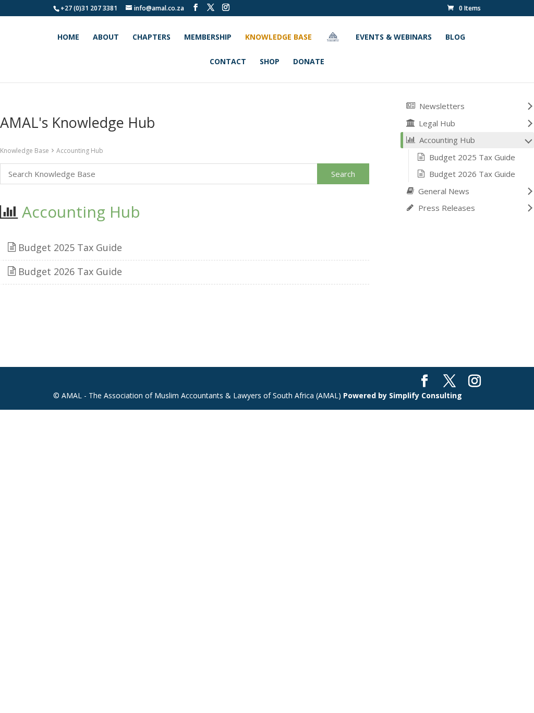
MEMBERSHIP (208, 37)
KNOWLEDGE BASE (278, 37)
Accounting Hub (79, 150)
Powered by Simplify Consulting (402, 395)
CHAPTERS (151, 37)
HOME (68, 37)
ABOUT (106, 37)
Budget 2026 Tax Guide (69, 271)
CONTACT (228, 62)
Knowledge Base (24, 150)
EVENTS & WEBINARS (394, 37)
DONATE (308, 62)
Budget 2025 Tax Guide (69, 247)
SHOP (270, 62)
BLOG (455, 37)
